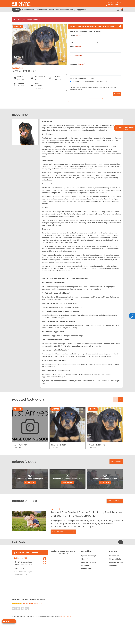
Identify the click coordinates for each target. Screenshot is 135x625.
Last (97, 43)
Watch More (116, 462)
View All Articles (114, 501)
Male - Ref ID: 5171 (20, 445)
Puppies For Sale (28, 10)
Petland (55, 509)
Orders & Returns (116, 562)
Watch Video (30, 483)
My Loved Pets (115, 559)
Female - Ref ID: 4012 (97, 445)
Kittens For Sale (41, 10)
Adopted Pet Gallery (67, 10)
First (71, 43)
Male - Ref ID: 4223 (58, 445)
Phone (76, 55)
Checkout (113, 565)
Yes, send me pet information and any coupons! (89, 81)
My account (114, 556)
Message (77, 64)
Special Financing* (88, 556)
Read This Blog (58, 532)
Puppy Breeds (81, 10)
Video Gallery (54, 10)
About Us (84, 559)
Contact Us (85, 565)
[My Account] (118, 9)
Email (75, 46)
